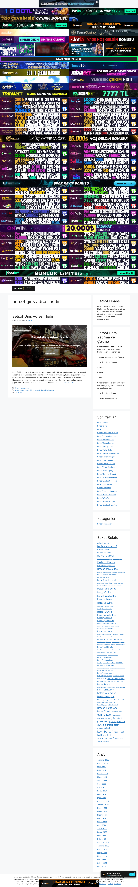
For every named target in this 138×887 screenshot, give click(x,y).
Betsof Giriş (102, 426)
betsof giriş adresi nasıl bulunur (105, 606)
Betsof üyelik (113, 705)
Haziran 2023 (102, 849)
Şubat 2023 (102, 863)
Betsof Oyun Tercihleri (106, 467)
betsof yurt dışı (121, 699)
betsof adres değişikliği (105, 552)
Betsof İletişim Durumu (106, 436)
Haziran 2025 (102, 774)
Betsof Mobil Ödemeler (106, 495)
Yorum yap (18, 392)
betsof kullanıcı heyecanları (104, 634)
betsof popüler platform (103, 663)
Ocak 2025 (101, 784)
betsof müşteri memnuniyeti (118, 644)
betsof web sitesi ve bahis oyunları (106, 687)
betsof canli (113, 575)
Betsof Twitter (103, 684)
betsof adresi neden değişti (104, 559)
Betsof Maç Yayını (104, 484)
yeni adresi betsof (105, 738)
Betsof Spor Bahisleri (104, 676)
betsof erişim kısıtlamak (103, 585)
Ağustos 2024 (103, 801)
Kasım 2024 (102, 791)
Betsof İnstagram (107, 707)
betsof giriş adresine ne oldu (104, 609)
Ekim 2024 (101, 794)
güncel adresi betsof (108, 724)
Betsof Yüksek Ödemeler (107, 477)
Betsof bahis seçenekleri (106, 566)
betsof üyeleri (102, 705)
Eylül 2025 (101, 770)
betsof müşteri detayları (103, 644)
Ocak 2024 (101, 825)
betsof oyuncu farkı (111, 652)
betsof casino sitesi (116, 583)
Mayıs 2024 (102, 811)
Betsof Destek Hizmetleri (107, 505)
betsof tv (101, 678)
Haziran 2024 (102, 808)
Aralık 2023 (102, 829)
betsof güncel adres (106, 615)
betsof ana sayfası (117, 559)
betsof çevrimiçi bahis (103, 741)
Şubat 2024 (102, 822)
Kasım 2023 (102, 832)
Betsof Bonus (19, 390)
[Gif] (69, 138)
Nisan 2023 (102, 856)
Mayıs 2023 (102, 853)
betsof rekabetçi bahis (103, 668)
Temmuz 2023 (103, 846)
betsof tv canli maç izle (105, 681)
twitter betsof (104, 735)
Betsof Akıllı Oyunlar (105, 440)
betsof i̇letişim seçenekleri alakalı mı (106, 623)
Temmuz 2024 (103, 805)
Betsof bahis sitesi (107, 568)
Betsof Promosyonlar (22, 388)
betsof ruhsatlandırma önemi (117, 668)
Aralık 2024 (102, 787)
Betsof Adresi (102, 422)
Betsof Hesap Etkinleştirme (108, 453)
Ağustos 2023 (103, 842)
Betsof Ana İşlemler (105, 447)
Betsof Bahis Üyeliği (105, 471)
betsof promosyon (117, 663)
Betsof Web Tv (103, 498)
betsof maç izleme (115, 639)
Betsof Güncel (104, 611)
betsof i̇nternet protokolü (103, 626)
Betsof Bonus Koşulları (106, 464)
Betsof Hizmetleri (104, 488)
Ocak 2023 (101, 866)
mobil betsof (119, 732)
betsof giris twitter (106, 596)
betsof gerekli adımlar (116, 585)
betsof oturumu (101, 652)
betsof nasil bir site (105, 647)
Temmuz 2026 (103, 760)
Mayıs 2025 (102, 777)
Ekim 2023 (101, 836)
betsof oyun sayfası (102, 655)
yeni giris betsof (119, 738)
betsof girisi (104, 592)
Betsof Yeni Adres (105, 690)
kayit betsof (105, 731)
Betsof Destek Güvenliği (107, 481)
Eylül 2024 (101, 798)
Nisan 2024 (102, 815)
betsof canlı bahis (103, 577)
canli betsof (104, 714)
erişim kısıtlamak (117, 715)
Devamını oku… (69, 383)
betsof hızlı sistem (47, 390)
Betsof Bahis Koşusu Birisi (107, 433)
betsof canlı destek (107, 580)
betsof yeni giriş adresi (106, 699)
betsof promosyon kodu (105, 665)
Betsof (100, 429)
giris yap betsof (117, 721)
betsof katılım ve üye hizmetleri (105, 628)
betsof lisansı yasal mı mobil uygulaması (107, 636)
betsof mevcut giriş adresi (104, 642)
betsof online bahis (116, 650)
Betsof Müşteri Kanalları (107, 491)
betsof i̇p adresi (115, 626)
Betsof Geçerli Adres (105, 443)
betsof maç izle (102, 639)
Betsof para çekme (105, 660)
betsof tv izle (118, 681)
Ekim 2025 (101, 767)
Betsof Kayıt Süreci (105, 460)
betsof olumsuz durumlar (103, 650)
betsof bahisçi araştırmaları (104, 572)
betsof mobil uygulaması (118, 642)
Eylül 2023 (101, 839)
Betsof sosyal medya (105, 673)
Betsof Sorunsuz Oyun (106, 502)
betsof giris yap (104, 599)
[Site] (34, 101)
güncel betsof (103, 728)
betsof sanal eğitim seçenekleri (105, 670)
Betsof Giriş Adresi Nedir (32, 316)
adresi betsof (103, 543)
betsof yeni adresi (106, 693)
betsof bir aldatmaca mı (118, 572)
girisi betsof (102, 721)
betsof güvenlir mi (105, 620)
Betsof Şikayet (104, 711)
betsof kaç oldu (104, 631)
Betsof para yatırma (105, 657)
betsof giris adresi (106, 588)
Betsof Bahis (106, 562)
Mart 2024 (101, 818)
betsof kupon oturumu (118, 634)
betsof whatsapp (120, 687)
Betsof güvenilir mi (104, 618)
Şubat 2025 (102, 781)
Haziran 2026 (102, 763)
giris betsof (116, 718)
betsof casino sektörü (102, 583)
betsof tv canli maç (116, 678)
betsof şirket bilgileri (117, 711)
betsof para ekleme (113, 655)
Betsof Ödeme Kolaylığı (106, 474)
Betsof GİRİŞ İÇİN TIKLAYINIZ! (69, 59)
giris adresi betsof (103, 718)
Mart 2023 (101, 860)
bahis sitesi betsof (107, 546)
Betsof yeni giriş (105, 696)
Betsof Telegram (118, 676)
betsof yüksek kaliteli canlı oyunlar (106, 702)
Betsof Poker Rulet (104, 450)
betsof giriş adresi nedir (33, 390)
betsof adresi (105, 555)
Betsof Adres (103, 549)
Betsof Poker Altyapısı (106, 457)
